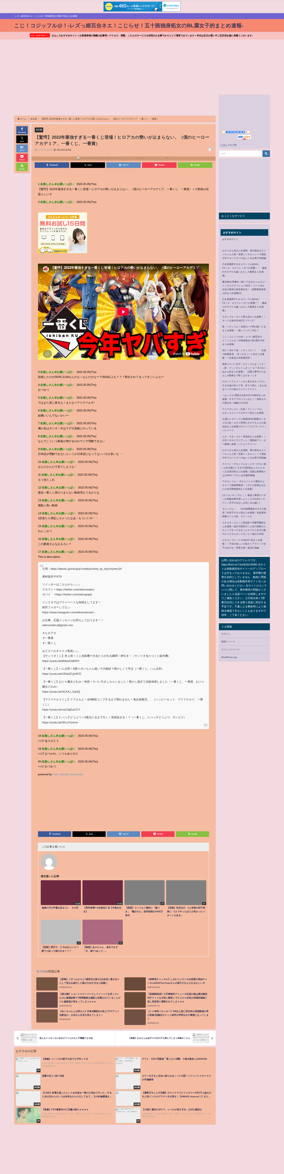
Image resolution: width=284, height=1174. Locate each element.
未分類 (39, 130)
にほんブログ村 (229, 145)
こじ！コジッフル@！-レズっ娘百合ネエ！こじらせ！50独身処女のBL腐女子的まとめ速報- (243, 340)
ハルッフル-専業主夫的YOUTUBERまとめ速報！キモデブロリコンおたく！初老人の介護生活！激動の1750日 (244, 399)
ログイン (225, 634)
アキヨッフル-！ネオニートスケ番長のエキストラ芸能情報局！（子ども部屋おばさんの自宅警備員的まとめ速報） (244, 485)
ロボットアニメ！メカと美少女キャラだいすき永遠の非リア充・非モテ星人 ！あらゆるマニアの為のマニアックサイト (244, 385)
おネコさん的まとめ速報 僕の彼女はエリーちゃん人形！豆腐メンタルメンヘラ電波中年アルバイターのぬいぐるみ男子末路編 (244, 254)
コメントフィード (230, 649)
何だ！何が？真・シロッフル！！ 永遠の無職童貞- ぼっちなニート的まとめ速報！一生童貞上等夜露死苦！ (244, 354)
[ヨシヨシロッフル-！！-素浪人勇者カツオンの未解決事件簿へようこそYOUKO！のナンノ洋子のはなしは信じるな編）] (244, 499)
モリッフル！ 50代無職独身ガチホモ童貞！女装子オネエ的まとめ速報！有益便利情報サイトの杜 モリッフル (244, 513)
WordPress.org (229, 657)
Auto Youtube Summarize (68, 774)
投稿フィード (228, 641)
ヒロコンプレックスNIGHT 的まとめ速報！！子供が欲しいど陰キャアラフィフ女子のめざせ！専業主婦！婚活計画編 (244, 544)
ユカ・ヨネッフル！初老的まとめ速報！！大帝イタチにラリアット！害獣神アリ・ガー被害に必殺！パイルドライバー (244, 440)
